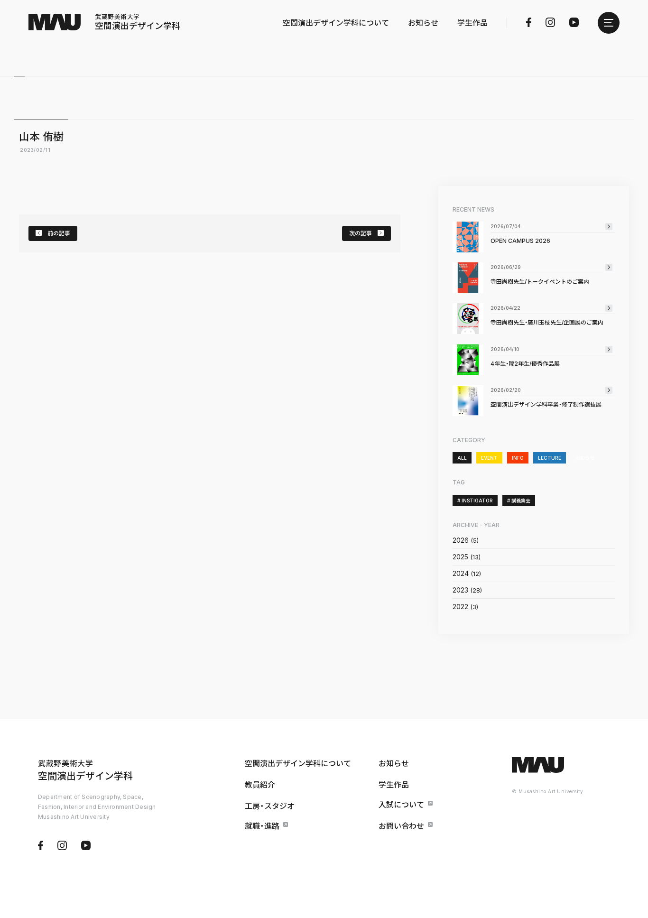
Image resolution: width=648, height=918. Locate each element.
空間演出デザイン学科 (137, 22)
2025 (460, 557)
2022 (460, 607)
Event (489, 458)
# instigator (475, 500)
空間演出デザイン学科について (336, 23)
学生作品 (472, 23)
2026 (461, 540)
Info (518, 458)
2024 (461, 573)
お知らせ (423, 23)
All (462, 458)
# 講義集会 (518, 500)
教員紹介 (260, 784)
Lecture (549, 458)
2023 (460, 590)
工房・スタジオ (270, 806)
